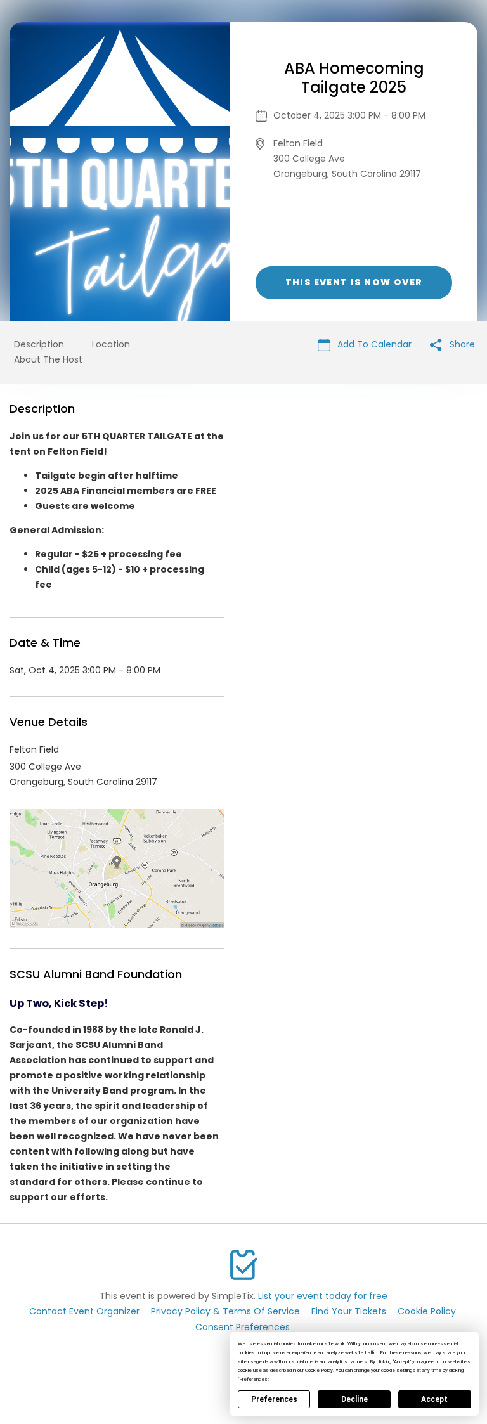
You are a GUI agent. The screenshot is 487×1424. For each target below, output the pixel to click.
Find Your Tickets (348, 1311)
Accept (434, 1399)
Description (39, 344)
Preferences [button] (253, 1379)
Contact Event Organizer (84, 1311)
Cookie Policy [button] (319, 1370)
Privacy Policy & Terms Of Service (225, 1311)
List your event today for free (322, 1296)
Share (461, 344)
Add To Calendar (373, 344)
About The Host (48, 359)
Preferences (274, 1399)
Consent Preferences (242, 1327)
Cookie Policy (427, 1311)
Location (111, 344)
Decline (354, 1399)
